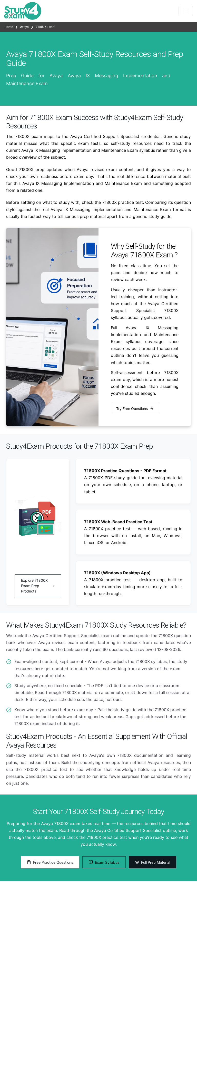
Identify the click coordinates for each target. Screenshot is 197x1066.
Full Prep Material (155, 862)
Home (9, 27)
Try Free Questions (132, 408)
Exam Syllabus (107, 862)
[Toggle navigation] (186, 11)
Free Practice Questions (53, 862)
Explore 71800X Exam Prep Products (34, 585)
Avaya (24, 27)
